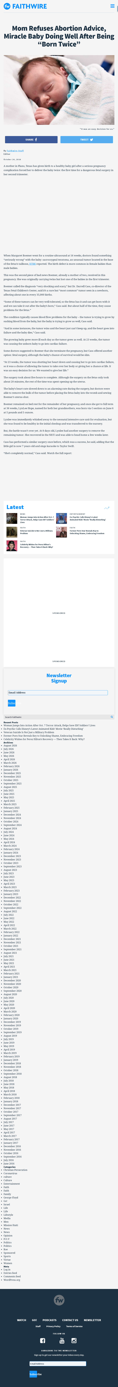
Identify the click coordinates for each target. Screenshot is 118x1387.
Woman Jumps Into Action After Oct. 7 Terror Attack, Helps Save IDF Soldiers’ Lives (49, 725)
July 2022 (9, 915)
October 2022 (11, 904)
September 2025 (13, 783)
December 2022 (12, 897)
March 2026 (10, 763)
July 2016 (9, 1160)
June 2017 (9, 1125)
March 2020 (10, 1011)
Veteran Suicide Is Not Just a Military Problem (29, 732)
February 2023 (12, 890)
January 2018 (11, 1101)
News (7, 1228)
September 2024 (13, 825)
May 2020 (9, 1004)
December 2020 (12, 980)
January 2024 (11, 852)
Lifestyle (8, 1215)
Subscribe (11, 703)
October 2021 (11, 946)
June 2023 (9, 877)
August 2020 (10, 994)
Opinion (8, 1235)
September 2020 (13, 991)
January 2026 (11, 769)
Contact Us (70, 1320)
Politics (8, 1242)
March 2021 (10, 970)
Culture (8, 1180)
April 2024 (9, 842)
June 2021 (9, 959)
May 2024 (9, 839)
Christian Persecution (15, 1170)
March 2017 (10, 1136)
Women (8, 1263)
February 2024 (12, 849)
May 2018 (9, 1087)
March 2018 (10, 1094)
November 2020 (12, 984)
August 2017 (10, 1118)
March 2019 (10, 1053)
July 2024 (9, 832)
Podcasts (49, 1320)
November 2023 (12, 859)
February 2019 (12, 1056)
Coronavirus (10, 1173)
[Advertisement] (59, 593)
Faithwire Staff (15, 150)
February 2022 (12, 932)
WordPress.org (12, 1280)
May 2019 (9, 1046)
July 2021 (9, 956)
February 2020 (12, 1015)
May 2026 (9, 756)
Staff (38, 1326)
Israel (7, 1204)
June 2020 (9, 1001)
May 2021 (9, 963)
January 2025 (11, 811)
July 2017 (9, 1122)
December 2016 (12, 1146)
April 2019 (9, 1049)
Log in (7, 1269)
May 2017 (9, 1129)
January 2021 (11, 977)
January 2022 (11, 935)
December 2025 (12, 773)
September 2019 (13, 1032)
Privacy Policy (53, 1326)
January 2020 (11, 1018)
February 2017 (12, 1139)
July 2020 (9, 997)
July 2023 (9, 873)
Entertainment (12, 1183)
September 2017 (13, 1115)
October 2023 (11, 863)
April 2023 (9, 883)
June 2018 (9, 1084)
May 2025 (9, 797)
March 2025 (10, 804)
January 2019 (11, 1060)
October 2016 (11, 1153)
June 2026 (9, 752)
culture (8, 1177)
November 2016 (12, 1149)
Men (6, 1221)
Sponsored (9, 1253)
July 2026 (9, 749)
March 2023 (10, 887)
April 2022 (9, 925)
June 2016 (9, 1163)
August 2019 (10, 1035)
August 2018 (10, 1077)
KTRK (32, 263)
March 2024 (10, 845)
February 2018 (12, 1098)
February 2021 (12, 973)
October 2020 (11, 987)
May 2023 (9, 880)
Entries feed (10, 1273)
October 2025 (11, 780)
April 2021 (9, 966)
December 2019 (12, 1022)
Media (7, 1218)
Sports (7, 1256)
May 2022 (9, 921)
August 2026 (10, 745)
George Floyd (11, 1197)
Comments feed (12, 1276)
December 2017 (12, 1105)
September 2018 (13, 1073)
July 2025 (9, 790)
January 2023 (11, 894)
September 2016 (13, 1156)
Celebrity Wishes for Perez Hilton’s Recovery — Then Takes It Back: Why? (44, 739)
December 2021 (12, 939)
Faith (6, 1187)
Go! (5, 1201)
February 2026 (12, 766)
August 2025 (10, 787)
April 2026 (9, 759)
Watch (21, 1320)
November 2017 (12, 1108)
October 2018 (11, 1070)
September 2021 (13, 949)
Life (6, 1208)
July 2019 (9, 1039)
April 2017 (9, 1132)
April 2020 (9, 1008)
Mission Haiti (11, 1225)
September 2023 (13, 866)
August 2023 (10, 870)
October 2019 (11, 1029)
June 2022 (9, 918)
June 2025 (9, 794)
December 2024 (12, 814)
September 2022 (13, 908)
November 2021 (12, 942)
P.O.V (6, 1239)
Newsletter (92, 1320)
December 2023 (12, 856)
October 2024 (11, 821)
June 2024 (9, 835)
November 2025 (12, 776)
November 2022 (12, 901)
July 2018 (9, 1080)
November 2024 (12, 818)
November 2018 (12, 1067)
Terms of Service (74, 1326)
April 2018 (9, 1091)
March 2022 (10, 928)
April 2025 (9, 801)
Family (7, 1194)
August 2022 (10, 911)
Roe (6, 1249)
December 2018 (12, 1063)
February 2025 (12, 807)
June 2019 (9, 1042)
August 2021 (10, 953)
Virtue (7, 1259)
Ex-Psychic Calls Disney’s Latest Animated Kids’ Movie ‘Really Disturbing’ (43, 729)
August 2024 (10, 828)
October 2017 (11, 1111)
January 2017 (11, 1143)
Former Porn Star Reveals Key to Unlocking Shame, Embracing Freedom (43, 735)
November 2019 (12, 1025)
